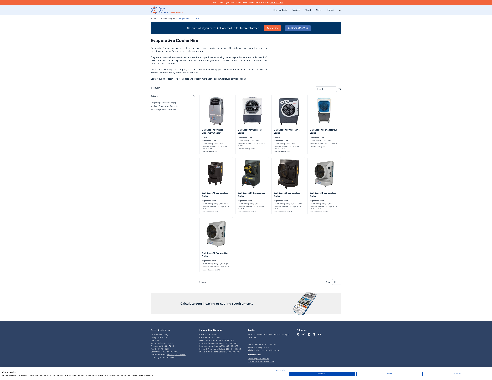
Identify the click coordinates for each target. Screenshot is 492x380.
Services (296, 10)
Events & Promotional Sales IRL (219, 351)
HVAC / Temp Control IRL (216, 340)
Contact (330, 10)
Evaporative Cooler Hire (189, 18)
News (318, 10)
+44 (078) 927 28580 (176, 354)
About (308, 10)
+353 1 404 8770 (162, 349)
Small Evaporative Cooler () (163, 109)
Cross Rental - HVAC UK (209, 337)
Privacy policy (280, 370)
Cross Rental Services (208, 334)
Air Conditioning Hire (167, 18)
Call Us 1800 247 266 (298, 28)
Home (153, 18)
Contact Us (272, 28)
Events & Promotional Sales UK (220, 349)
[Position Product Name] (326, 89)
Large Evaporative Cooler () (163, 102)
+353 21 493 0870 (170, 351)
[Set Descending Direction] (339, 89)
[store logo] (167, 10)
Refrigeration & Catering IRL (218, 343)
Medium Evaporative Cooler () (164, 106)
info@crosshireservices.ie (162, 343)
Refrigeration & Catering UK (218, 346)
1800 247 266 (276, 2)
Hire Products (280, 10)
